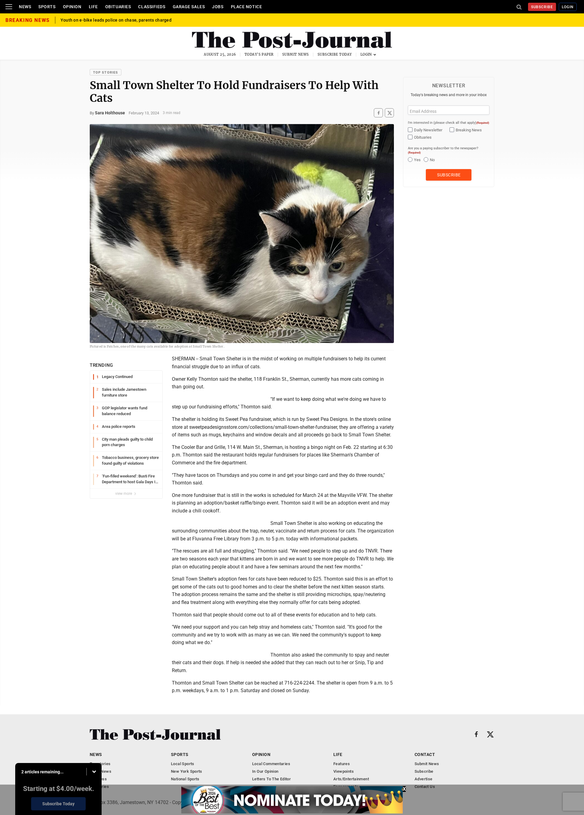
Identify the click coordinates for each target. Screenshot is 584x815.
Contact (425, 754)
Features (341, 763)
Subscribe (542, 7)
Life (93, 6)
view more (124, 493)
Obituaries (118, 6)
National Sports (185, 779)
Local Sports (182, 763)
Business (98, 779)
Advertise (424, 779)
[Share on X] (389, 113)
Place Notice (246, 6)
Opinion (72, 6)
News (25, 6)
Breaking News (469, 130)
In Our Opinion (265, 771)
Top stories (105, 73)
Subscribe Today (335, 54)
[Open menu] (8, 6)
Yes (417, 160)
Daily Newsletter (428, 130)
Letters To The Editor (271, 779)
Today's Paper (259, 54)
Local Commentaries (271, 763)
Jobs (217, 6)
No (432, 160)
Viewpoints (343, 771)
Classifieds (151, 6)
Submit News (295, 54)
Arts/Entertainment (351, 779)
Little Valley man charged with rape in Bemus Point (112, 20)
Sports (46, 6)
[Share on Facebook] (378, 113)
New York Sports (186, 771)
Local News (100, 771)
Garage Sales (189, 6)
